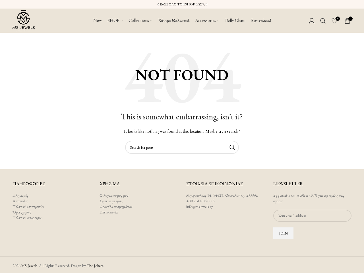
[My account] (311, 21)
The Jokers (95, 265)
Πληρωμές (20, 195)
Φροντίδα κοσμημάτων (116, 206)
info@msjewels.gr (199, 206)
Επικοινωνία (109, 212)
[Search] (323, 21)
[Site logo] (24, 20)
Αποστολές (20, 200)
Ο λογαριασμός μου (114, 195)
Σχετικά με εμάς (111, 200)
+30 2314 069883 (200, 200)
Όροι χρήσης (22, 212)
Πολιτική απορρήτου (28, 217)
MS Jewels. (29, 265)
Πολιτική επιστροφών (28, 206)
